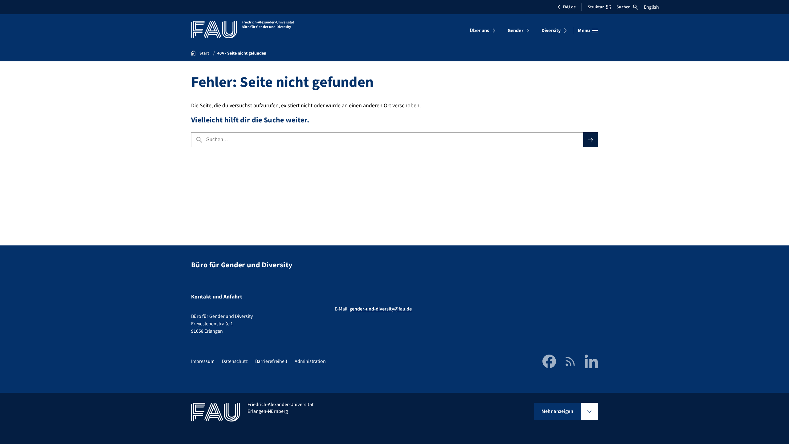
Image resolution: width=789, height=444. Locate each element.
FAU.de (569, 7)
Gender (515, 30)
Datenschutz (235, 361)
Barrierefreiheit (271, 361)
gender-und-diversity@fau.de (381, 309)
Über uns (479, 30)
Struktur (596, 7)
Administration (310, 361)
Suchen (623, 7)
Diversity (551, 30)
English (651, 7)
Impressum (203, 361)
